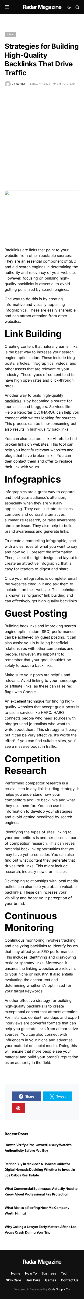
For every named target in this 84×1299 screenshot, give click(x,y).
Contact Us (69, 1280)
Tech (10, 34)
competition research (28, 843)
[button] (7, 7)
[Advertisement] (42, 138)
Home (15, 1273)
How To (31, 1273)
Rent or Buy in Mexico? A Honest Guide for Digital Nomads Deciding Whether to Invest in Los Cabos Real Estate (40, 1169)
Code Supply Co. (59, 1289)
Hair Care (33, 1280)
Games (50, 1280)
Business (49, 1273)
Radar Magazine (42, 7)
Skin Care (13, 1280)
